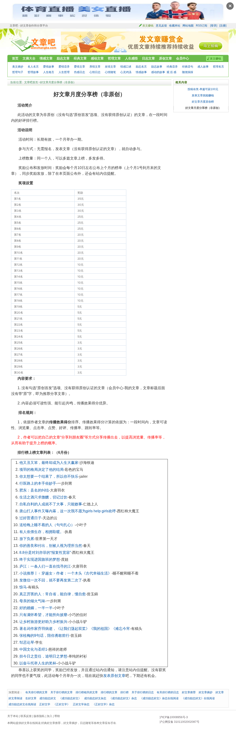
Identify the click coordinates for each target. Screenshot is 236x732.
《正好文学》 (61, 704)
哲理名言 (218, 66)
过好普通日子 (30, 518)
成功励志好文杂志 (95, 698)
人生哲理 (64, 72)
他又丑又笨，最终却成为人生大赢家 (48, 463)
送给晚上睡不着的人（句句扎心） (47, 525)
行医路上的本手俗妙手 (37, 483)
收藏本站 (174, 25)
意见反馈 (161, 25)
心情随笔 (110, 72)
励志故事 (156, 66)
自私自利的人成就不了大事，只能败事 (50, 504)
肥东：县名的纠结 (34, 490)
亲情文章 (94, 66)
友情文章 (110, 66)
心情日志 (94, 72)
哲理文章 (114, 58)
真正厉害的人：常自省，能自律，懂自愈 (52, 594)
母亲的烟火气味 (32, 601)
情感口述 (125, 66)
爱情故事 (48, 66)
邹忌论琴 (26, 642)
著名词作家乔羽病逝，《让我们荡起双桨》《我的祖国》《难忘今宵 (74, 629)
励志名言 (141, 66)
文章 (102, 723)
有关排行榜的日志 (168, 692)
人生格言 (48, 72)
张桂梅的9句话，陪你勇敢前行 (44, 635)
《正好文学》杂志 (103, 704)
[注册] (222, 25)
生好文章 (30, 698)
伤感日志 (79, 72)
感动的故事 (158, 72)
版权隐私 (39, 716)
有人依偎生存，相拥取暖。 (41, 532)
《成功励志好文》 (70, 698)
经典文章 (80, 58)
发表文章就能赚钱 (203, 95)
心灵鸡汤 (125, 72)
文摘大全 (29, 58)
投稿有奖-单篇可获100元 (203, 89)
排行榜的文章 (109, 692)
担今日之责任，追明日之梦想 (43, 656)
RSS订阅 (201, 25)
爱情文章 (79, 66)
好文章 (219, 692)
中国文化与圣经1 (33, 649)
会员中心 (182, 58)
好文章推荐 (189, 692)
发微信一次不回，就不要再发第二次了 (50, 580)
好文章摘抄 (205, 692)
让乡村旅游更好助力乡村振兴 (43, 622)
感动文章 (97, 58)
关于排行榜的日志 (143, 692)
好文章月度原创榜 (203, 101)
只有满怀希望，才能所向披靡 (43, 615)
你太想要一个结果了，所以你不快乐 (48, 476)
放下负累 (26, 539)
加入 (49, 716)
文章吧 (34, 44)
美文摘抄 (17, 66)
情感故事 (141, 72)
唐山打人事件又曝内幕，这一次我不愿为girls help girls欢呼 (67, 511)
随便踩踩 (187, 72)
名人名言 (33, 66)
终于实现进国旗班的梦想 (39, 559)
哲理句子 (17, 72)
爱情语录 (64, 66)
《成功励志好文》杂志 (123, 698)
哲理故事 (33, 72)
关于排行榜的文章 (61, 692)
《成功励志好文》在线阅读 (198, 698)
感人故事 (203, 66)
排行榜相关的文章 (87, 692)
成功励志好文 (47, 698)
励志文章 (63, 58)
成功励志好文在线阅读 (22, 704)
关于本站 (12, 716)
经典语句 (187, 66)
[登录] (213, 25)
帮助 (57, 716)
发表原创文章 (114, 676)
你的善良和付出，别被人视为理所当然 (50, 546)
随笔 (88, 723)
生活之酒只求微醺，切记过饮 (43, 497)
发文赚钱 (147, 25)
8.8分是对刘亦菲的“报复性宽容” (45, 552)
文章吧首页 (31, 82)
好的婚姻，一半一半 (36, 608)
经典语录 (172, 66)
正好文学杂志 (81, 704)
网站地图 (188, 25)
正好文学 (44, 704)
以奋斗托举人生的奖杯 (37, 663)
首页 (15, 58)
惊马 (23, 587)
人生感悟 (131, 58)
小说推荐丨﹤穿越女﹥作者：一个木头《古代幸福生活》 (65, 573)
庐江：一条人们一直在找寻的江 (45, 566)
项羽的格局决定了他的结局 (41, 469)
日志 (83, 723)
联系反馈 (26, 716)
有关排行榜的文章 (36, 692)
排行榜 (124, 692)
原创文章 (165, 58)
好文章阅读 (15, 698)
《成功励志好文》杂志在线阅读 (159, 698)
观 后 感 (171, 72)
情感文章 (46, 58)
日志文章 (148, 58)
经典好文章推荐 (51, 723)
